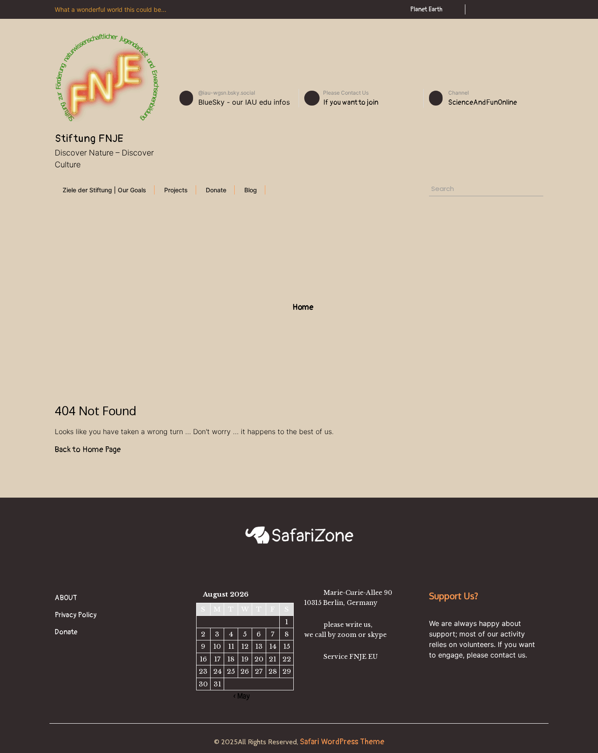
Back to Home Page (88, 450)
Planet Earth (426, 9)
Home (302, 307)
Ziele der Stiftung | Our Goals (104, 190)
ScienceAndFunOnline (482, 102)
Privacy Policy (76, 615)
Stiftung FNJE (89, 138)
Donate (216, 190)
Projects (176, 190)
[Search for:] (465, 190)
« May (241, 696)
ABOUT (66, 598)
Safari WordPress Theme (341, 742)
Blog (250, 190)
